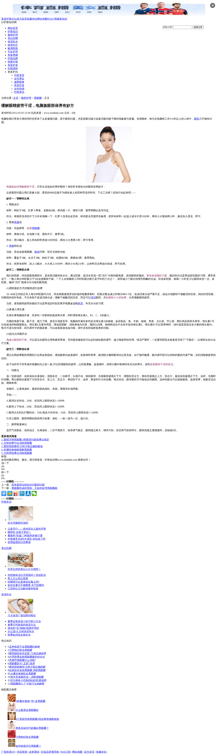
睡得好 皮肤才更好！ (19, 532)
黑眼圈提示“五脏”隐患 (22, 663)
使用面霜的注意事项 (19, 542)
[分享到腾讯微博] (22, 493)
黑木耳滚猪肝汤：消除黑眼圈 (26, 677)
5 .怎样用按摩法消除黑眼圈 (16, 453)
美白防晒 (13, 38)
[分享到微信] (34, 493)
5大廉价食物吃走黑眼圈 (22, 673)
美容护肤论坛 (9, 18)
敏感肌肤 (13, 48)
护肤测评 (13, 68)
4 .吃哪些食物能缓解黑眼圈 (16, 449)
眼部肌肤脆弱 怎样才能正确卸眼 (27, 666)
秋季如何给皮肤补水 (19, 634)
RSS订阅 (52, 18)
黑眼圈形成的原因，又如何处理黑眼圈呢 (34, 488)
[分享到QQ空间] (9, 493)
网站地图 (42, 18)
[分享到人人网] (28, 493)
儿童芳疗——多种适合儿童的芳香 (27, 528)
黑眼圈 (38, 98)
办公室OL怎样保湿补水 (21, 631)
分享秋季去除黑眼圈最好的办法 (27, 656)
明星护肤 (13, 61)
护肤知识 (13, 31)
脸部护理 (13, 34)
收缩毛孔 (13, 45)
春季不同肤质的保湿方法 (22, 624)
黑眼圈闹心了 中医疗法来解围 (27, 683)
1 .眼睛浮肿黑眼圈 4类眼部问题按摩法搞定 (25, 439)
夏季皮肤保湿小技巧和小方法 (24, 621)
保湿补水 (13, 41)
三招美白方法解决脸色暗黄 (23, 588)
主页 (15, 98)
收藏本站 (32, 18)
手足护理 (13, 51)
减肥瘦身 (19, 82)
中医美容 (19, 75)
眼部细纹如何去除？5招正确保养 (27, 653)
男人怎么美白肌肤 (18, 578)
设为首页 (22, 18)
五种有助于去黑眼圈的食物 (24, 646)
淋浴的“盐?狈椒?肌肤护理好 (23, 628)
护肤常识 (6, 502)
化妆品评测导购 (50, 752)
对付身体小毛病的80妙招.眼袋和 (28, 680)
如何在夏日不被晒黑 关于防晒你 (26, 585)
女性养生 (19, 78)
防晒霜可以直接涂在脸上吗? (23, 581)
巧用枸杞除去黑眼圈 (20, 650)
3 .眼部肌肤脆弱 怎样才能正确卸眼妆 (22, 446)
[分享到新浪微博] (16, 493)
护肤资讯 (19, 92)
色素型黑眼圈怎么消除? (22, 660)
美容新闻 (22, 752)
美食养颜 (13, 55)
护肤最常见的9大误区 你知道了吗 (26, 539)
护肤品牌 (13, 58)
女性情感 (19, 88)
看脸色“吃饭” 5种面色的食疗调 (25, 535)
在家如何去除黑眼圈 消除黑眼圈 (27, 670)
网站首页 (13, 28)
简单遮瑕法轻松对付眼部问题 (28, 484)
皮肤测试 (34, 752)
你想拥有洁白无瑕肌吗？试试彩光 (27, 575)
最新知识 (62, 18)
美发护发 (13, 65)
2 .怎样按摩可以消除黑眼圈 (16, 443)
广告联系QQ (8, 752)
